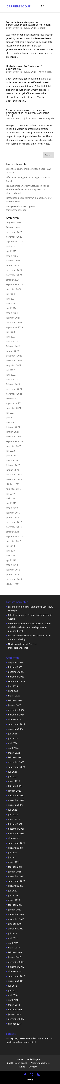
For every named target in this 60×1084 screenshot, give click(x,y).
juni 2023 (11, 336)
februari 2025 (13, 260)
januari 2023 (12, 351)
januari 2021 (12, 431)
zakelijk (42, 27)
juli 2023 (10, 331)
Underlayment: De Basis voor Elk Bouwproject (25, 67)
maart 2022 (12, 379)
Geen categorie (46, 118)
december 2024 (14, 270)
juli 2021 (10, 412)
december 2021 (14, 389)
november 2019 (14, 479)
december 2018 (14, 522)
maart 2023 (12, 341)
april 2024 (11, 308)
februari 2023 (13, 346)
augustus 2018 (13, 541)
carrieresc (16, 27)
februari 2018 (13, 569)
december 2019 (14, 474)
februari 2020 (13, 465)
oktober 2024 (12, 279)
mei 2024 (10, 303)
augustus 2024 (13, 289)
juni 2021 (11, 417)
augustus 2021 (13, 408)
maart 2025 (12, 255)
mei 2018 (10, 555)
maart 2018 (12, 564)
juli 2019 (10, 493)
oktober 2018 (12, 531)
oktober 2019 (12, 484)
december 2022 (14, 355)
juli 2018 (10, 545)
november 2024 (14, 274)
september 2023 (14, 327)
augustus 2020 (13, 446)
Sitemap (30, 1079)
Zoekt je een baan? (17, 1062)
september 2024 (14, 284)
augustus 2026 (13, 222)
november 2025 (14, 236)
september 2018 (14, 536)
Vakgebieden (45, 71)
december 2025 (14, 232)
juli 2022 (10, 370)
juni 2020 (11, 455)
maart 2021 (12, 422)
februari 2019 (13, 512)
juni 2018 (11, 550)
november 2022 (14, 360)
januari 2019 (12, 517)
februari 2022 (13, 384)
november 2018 (14, 526)
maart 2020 (12, 460)
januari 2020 (12, 469)
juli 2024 (10, 293)
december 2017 (14, 579)
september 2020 (14, 441)
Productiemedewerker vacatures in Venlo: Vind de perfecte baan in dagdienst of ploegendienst (27, 189)
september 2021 (14, 403)
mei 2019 (10, 498)
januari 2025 (12, 265)
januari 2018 (12, 574)
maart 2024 (12, 312)
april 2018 (11, 560)
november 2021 (14, 393)
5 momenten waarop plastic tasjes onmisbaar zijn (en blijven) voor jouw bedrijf (27, 113)
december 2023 (14, 322)
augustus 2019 (13, 488)
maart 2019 (12, 507)
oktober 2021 (12, 398)
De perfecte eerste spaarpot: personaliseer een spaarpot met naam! (28, 23)
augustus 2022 (13, 365)
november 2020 (14, 436)
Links (22, 1066)
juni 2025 (11, 246)
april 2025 (11, 251)
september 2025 (14, 241)
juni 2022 (11, 374)
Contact (33, 1066)
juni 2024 (11, 298)
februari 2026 (13, 227)
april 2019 (11, 503)
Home (20, 1059)
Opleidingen (33, 1059)
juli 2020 (10, 450)
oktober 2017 (12, 584)
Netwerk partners (40, 1062)
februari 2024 (13, 317)
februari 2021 (13, 427)
